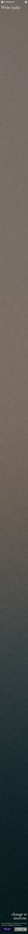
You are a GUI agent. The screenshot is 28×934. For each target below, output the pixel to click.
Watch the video (19, 929)
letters (11, 925)
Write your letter (7, 929)
